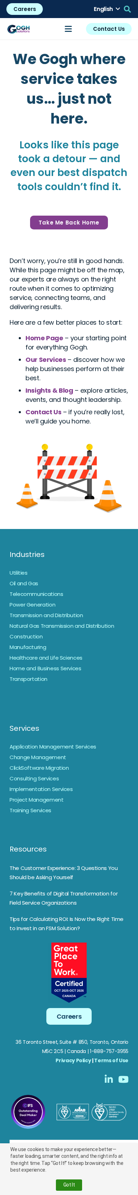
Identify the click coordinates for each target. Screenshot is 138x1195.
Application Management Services (53, 746)
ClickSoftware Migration (39, 768)
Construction (26, 636)
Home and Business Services (45, 668)
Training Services (30, 810)
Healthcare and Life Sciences (46, 657)
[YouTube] (123, 1079)
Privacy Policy (73, 1060)
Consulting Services (34, 778)
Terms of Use (111, 1060)
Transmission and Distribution (46, 615)
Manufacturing (28, 647)
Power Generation (32, 604)
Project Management (37, 799)
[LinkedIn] (109, 1079)
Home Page (44, 338)
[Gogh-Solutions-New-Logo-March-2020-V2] (18, 29)
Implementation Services (41, 789)
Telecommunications (36, 594)
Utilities (19, 572)
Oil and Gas (24, 583)
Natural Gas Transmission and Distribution (62, 626)
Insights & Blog (49, 390)
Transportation (28, 679)
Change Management (38, 757)
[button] (106, 9)
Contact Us (43, 412)
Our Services (45, 359)
